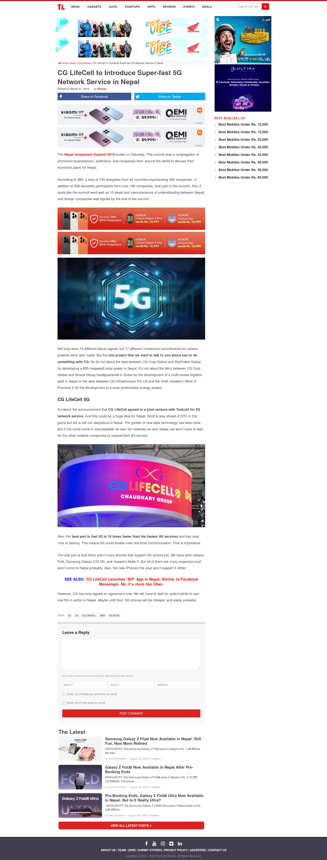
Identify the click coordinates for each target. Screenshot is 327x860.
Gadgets (94, 7)
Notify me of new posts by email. (86, 702)
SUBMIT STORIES (150, 850)
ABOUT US (108, 850)
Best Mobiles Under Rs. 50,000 (243, 169)
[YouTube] (154, 843)
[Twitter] (171, 843)
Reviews (169, 7)
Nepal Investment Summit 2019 (89, 154)
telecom (114, 615)
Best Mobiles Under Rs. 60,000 (243, 177)
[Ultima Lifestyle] (243, 110)
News (75, 7)
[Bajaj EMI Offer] (243, 62)
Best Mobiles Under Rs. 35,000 (243, 154)
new (102, 615)
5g (69, 615)
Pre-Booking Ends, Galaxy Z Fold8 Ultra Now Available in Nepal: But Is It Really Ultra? (154, 797)
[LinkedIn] (180, 843)
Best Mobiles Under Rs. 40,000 (243, 162)
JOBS (132, 850)
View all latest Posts (131, 825)
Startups (132, 7)
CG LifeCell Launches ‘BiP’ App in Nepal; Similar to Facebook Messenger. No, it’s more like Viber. (142, 581)
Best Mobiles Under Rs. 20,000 (243, 139)
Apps (151, 7)
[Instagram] (163, 843)
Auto (113, 7)
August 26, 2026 (139, 758)
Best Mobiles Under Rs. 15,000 (243, 131)
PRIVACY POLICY (176, 850)
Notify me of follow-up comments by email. (92, 694)
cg (76, 615)
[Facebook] (146, 843)
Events (189, 7)
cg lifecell (89, 615)
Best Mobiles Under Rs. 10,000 (243, 124)
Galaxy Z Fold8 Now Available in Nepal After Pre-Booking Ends (149, 769)
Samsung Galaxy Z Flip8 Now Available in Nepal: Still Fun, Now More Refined (153, 741)
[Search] (265, 6)
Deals (207, 7)
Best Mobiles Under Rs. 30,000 (243, 147)
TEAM (122, 850)
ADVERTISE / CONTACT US (208, 850)
